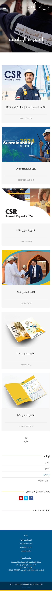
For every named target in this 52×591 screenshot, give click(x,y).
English (12, 2)
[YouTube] (30, 2)
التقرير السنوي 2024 (26, 230)
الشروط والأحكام (26, 547)
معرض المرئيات (44, 480)
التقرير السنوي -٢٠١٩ (26, 354)
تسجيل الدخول (21, 2)
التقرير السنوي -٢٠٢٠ (26, 415)
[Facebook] (35, 2)
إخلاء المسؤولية (26, 540)
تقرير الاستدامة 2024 (26, 169)
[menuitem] (26, 540)
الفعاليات (46, 468)
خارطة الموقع (26, 550)
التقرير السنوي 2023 (26, 292)
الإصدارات (46, 474)
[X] (33, 2)
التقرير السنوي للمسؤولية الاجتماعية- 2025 (26, 107)
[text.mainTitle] (38, 8)
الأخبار (47, 463)
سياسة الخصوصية (26, 543)
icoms (24, 586)
